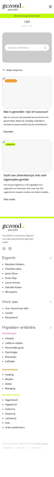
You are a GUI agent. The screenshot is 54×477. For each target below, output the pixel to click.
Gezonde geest (9, 333)
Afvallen (9, 379)
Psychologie (11, 352)
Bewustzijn (10, 356)
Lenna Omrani (12, 282)
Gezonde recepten (11, 394)
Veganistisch (11, 399)
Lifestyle (9, 338)
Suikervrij (10, 408)
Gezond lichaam (10, 369)
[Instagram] (10, 248)
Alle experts (11, 291)
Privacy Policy (36, 448)
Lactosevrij (10, 418)
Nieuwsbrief (11, 317)
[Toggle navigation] (50, 7)
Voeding (9, 374)
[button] (12, 70)
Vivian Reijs (11, 278)
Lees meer (9, 131)
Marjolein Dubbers (14, 264)
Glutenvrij (10, 413)
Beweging (10, 388)
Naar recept (9, 199)
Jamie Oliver (11, 273)
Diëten (8, 383)
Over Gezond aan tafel (16, 308)
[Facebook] (4, 248)
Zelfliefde (10, 361)
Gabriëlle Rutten (13, 287)
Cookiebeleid (7, 448)
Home (24, 25)
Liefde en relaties (14, 343)
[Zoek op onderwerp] (45, 47)
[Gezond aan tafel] (13, 7)
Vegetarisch (11, 404)
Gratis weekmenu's (15, 427)
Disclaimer (21, 448)
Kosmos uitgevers (41, 443)
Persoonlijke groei (14, 347)
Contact (9, 312)
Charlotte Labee (13, 268)
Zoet (7, 422)
